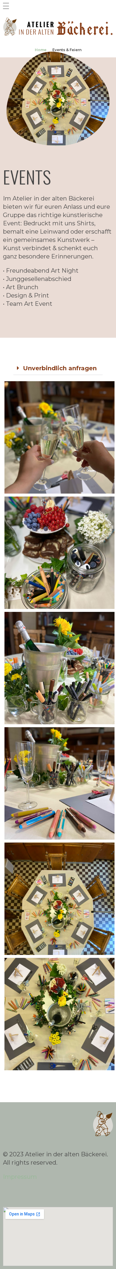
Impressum (20, 1176)
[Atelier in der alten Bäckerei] (58, 27)
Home (40, 50)
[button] (58, 368)
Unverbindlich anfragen (60, 368)
